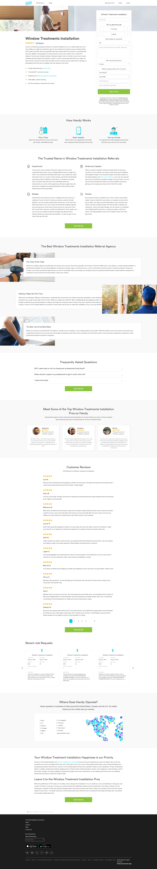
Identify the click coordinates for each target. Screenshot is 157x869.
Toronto (60, 730)
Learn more (47, 68)
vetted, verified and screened (67, 762)
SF (42, 723)
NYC (42, 720)
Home (30, 812)
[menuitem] (40, 3)
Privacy (34, 859)
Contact (27, 859)
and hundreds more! (63, 733)
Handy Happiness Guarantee (47, 76)
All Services (40, 3)
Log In (128, 3)
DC (42, 733)
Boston (43, 726)
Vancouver (61, 728)
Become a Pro (109, 3)
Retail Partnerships (30, 836)
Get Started (78, 226)
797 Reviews (40, 43)
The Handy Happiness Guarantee (34, 820)
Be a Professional (30, 834)
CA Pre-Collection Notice (44, 859)
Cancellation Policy (97, 859)
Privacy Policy (103, 99)
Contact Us (28, 829)
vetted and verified (106, 177)
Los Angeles (62, 720)
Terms (89, 859)
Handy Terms (122, 98)
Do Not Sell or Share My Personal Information (67, 859)
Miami (43, 731)
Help (120, 3)
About (27, 822)
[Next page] (94, 621)
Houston (61, 723)
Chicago (44, 728)
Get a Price (113, 92)
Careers (27, 825)
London (60, 725)
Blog (50, 3)
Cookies (83, 859)
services (35, 812)
